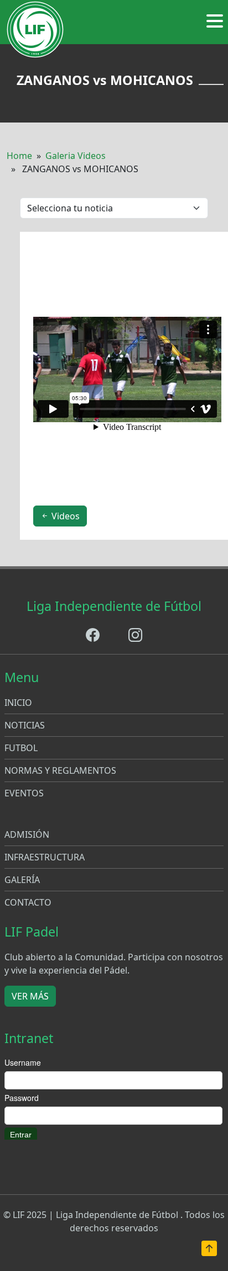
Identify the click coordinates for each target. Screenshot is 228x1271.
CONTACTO (27, 902)
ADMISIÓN (26, 834)
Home (19, 156)
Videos (64, 516)
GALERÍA (22, 880)
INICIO (18, 702)
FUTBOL (21, 748)
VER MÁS (30, 996)
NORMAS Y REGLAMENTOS (60, 770)
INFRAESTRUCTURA (44, 857)
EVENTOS (24, 793)
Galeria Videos (75, 156)
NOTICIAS (24, 725)
